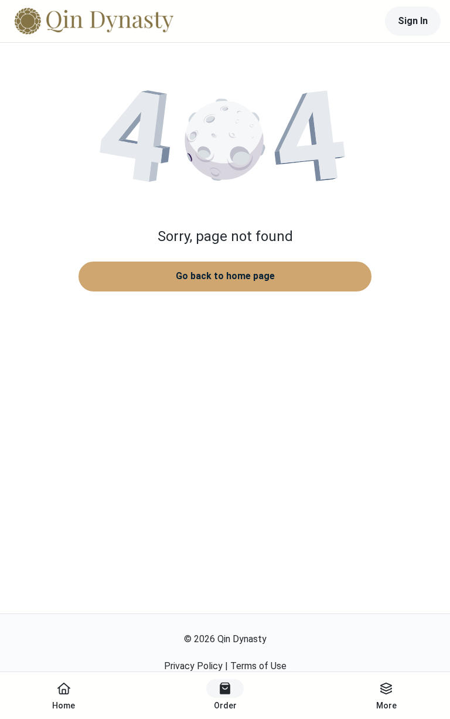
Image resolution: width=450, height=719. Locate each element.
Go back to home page (225, 276)
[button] (225, 141)
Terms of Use (258, 665)
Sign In (413, 20)
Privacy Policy (193, 665)
